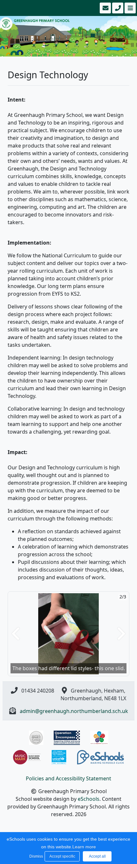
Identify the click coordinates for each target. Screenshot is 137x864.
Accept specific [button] (62, 856)
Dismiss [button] (35, 856)
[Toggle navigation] (129, 8)
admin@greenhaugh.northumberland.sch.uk (74, 711)
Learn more (84, 846)
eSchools (88, 798)
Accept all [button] (97, 856)
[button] (16, 633)
